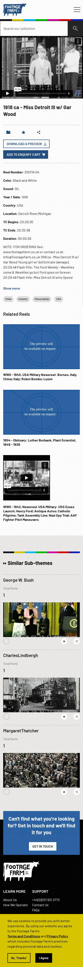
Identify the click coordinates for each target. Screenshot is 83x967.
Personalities (42, 298)
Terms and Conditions (23, 936)
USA (58, 298)
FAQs (36, 910)
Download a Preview (24, 144)
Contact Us (40, 905)
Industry (23, 298)
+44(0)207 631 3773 (46, 900)
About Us (10, 900)
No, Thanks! (19, 958)
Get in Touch (42, 846)
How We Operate (15, 905)
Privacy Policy (57, 936)
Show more (11, 288)
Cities (8, 298)
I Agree (44, 958)
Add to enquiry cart (23, 154)
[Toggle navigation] (77, 9)
